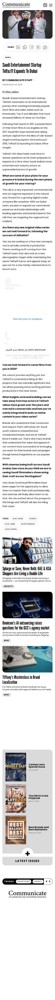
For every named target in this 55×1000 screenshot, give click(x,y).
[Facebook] (31, 47)
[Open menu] (51, 5)
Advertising (23, 881)
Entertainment (28, 524)
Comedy (33, 518)
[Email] (45, 47)
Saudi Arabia (11, 529)
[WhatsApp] (24, 47)
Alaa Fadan (18, 518)
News (8, 57)
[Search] (45, 5)
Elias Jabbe (10, 524)
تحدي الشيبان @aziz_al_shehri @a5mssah (26, 349)
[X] (38, 47)
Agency (38, 881)
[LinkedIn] (18, 47)
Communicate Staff (19, 80)
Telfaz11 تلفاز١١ (30, 355)
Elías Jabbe (12, 91)
